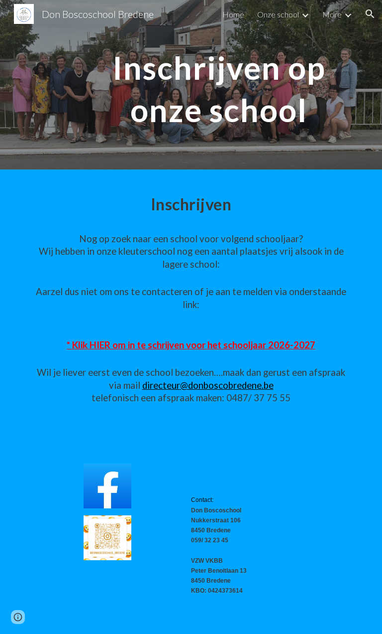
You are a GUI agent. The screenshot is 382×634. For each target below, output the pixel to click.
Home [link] (233, 14)
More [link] (332, 14)
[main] (219, 85)
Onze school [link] (278, 14)
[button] (370, 14)
